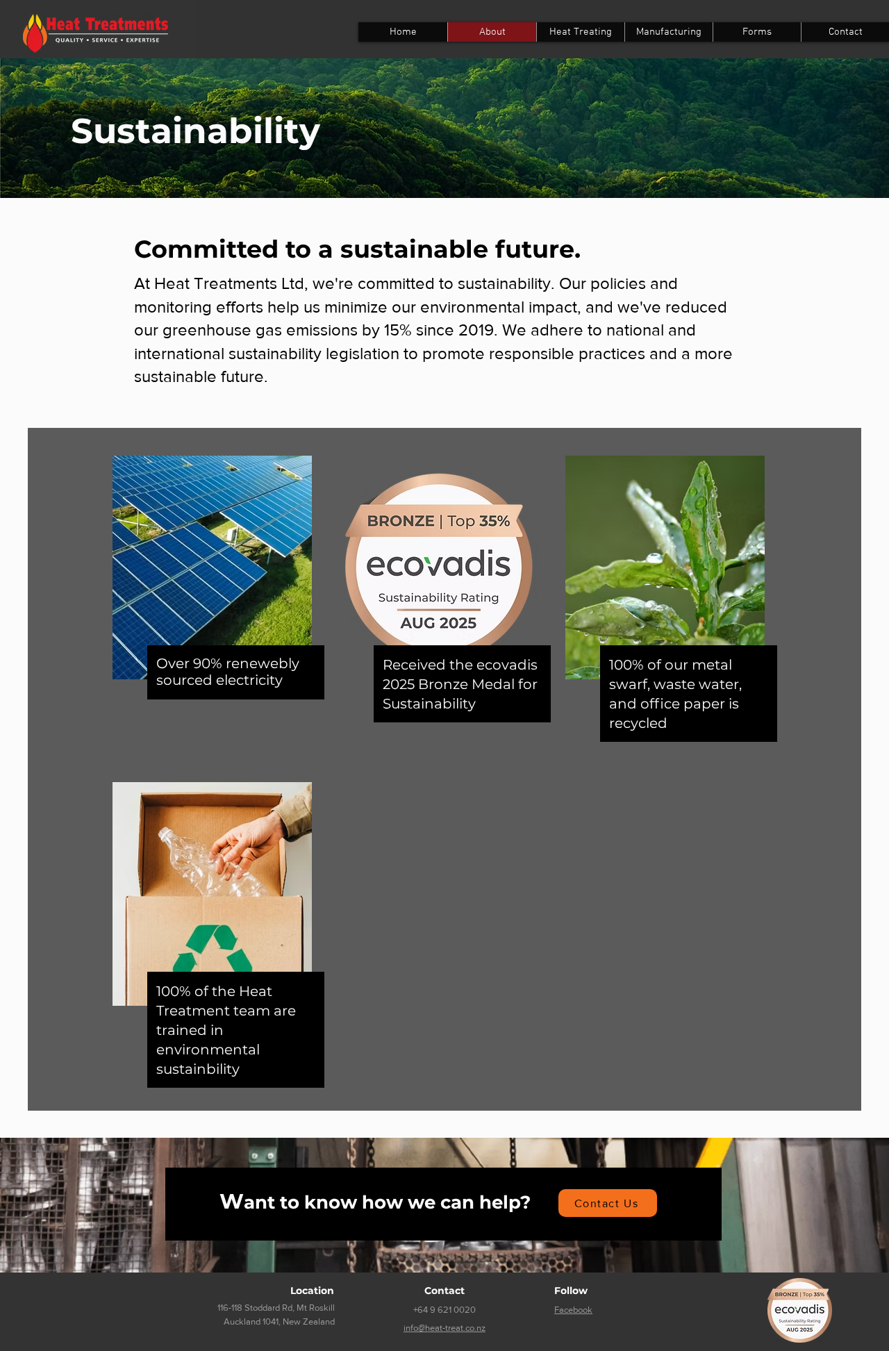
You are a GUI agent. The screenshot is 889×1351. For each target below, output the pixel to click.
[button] (757, 32)
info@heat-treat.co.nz (444, 1328)
